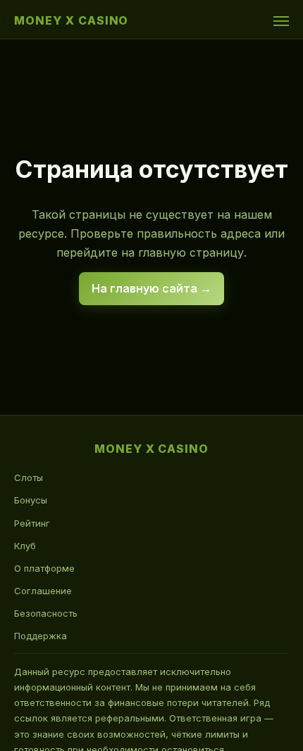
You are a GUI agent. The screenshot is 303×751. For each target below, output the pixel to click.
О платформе (44, 568)
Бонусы (30, 500)
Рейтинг (32, 523)
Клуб (25, 545)
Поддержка (40, 635)
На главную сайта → (151, 288)
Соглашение (43, 590)
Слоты (28, 477)
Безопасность (46, 613)
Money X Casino (71, 20)
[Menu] (281, 21)
